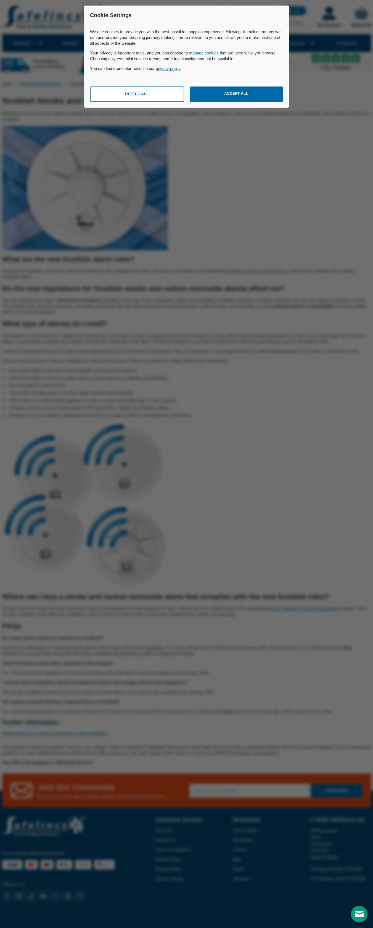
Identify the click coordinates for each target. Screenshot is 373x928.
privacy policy (168, 68)
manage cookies (204, 53)
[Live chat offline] (359, 914)
